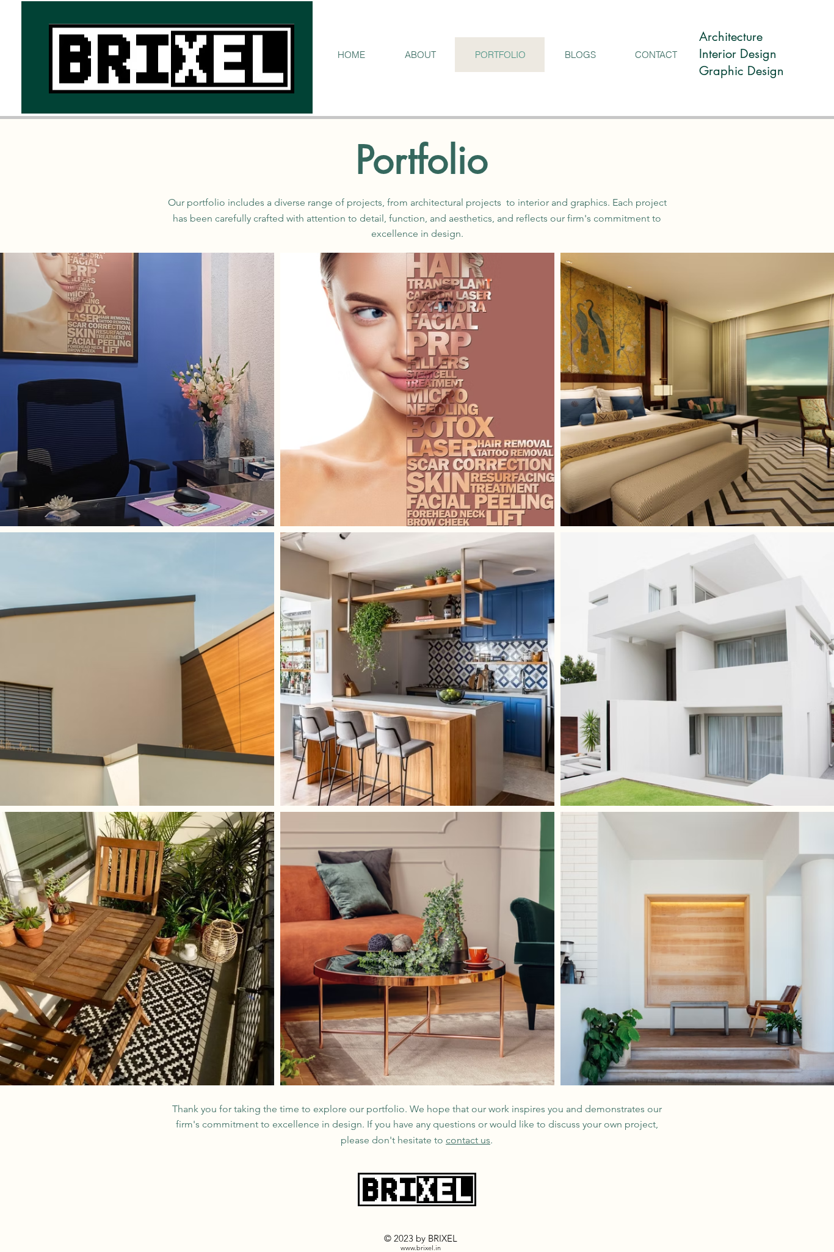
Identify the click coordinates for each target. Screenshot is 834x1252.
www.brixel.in (421, 1247)
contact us (468, 1140)
